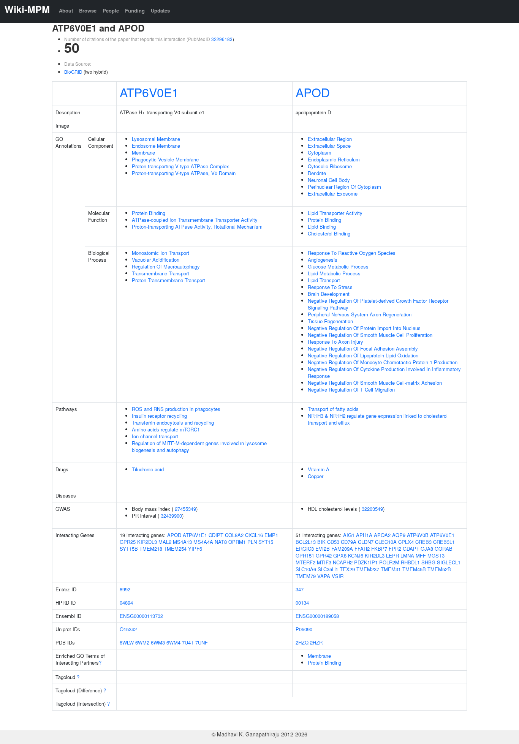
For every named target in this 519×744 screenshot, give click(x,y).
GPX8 (340, 555)
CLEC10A (386, 541)
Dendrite (317, 173)
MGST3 (436, 555)
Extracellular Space (329, 145)
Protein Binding (148, 212)
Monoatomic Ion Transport (160, 252)
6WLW (127, 642)
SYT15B (129, 548)
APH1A (364, 535)
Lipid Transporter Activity (335, 212)
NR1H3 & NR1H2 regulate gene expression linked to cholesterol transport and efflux (378, 419)
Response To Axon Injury (335, 341)
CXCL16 (254, 535)
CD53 (333, 541)
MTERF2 (305, 562)
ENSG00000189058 (317, 615)
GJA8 (427, 548)
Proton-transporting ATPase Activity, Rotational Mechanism (197, 226)
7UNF (201, 642)
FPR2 (395, 548)
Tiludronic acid (148, 469)
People (111, 10)
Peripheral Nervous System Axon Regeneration (359, 314)
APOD (313, 92)
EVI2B (322, 548)
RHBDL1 (410, 562)
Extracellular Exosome (333, 193)
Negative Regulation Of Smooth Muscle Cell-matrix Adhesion (375, 382)
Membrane (143, 152)
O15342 (128, 629)
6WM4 (173, 642)
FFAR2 (362, 548)
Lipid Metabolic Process (334, 273)
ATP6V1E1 (195, 535)
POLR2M (389, 562)
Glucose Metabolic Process (338, 266)
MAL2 (164, 541)
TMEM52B (439, 569)
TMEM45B (414, 569)
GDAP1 (411, 548)
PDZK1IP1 (366, 562)
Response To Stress (330, 287)
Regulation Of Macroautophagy (166, 266)
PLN (252, 541)
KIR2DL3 (147, 541)
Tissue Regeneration (330, 321)
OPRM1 (237, 541)
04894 (126, 602)
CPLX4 (406, 541)
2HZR (316, 642)
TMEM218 (150, 548)
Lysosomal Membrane (156, 138)
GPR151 (305, 555)
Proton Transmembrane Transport (168, 280)
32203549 (372, 508)
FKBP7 (379, 548)
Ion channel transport (155, 436)
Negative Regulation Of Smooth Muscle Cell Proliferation (370, 334)
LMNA (407, 555)
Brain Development (329, 293)
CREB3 (423, 541)
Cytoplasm (319, 152)
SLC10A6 (306, 569)
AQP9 (398, 535)
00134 (302, 602)
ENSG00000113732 (141, 615)
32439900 (171, 515)
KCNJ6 (355, 555)
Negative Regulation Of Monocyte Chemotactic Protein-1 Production (382, 362)
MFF (421, 555)
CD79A (348, 541)
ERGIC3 (305, 548)
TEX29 (347, 569)
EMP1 (271, 535)
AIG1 (348, 535)
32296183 (222, 39)
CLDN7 (365, 541)
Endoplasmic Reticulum (334, 159)
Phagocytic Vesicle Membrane (165, 159)
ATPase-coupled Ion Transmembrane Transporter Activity (195, 219)
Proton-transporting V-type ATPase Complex (180, 166)
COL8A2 (234, 535)
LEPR (392, 555)
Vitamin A (318, 469)
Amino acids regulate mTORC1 (166, 429)
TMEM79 (306, 576)
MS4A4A (203, 541)
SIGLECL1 (448, 562)
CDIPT (216, 535)
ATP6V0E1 (149, 92)
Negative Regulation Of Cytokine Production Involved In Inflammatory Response (384, 372)
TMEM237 (367, 569)
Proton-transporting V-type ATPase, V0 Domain (184, 173)
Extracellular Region (330, 138)
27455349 (185, 508)
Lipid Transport (324, 280)
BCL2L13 (306, 541)
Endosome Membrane (156, 145)
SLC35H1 (328, 569)
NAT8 (221, 541)
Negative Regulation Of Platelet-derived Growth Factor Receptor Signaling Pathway (378, 304)
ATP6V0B (418, 535)
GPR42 (324, 555)
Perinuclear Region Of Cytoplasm (344, 186)
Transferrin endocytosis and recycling (173, 422)
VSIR (337, 576)
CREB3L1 (444, 541)
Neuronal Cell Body (329, 179)
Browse (88, 10)
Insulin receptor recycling (159, 415)
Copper (315, 476)
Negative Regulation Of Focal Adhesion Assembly (363, 348)
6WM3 (158, 642)
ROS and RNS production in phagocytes (176, 408)
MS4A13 (182, 541)
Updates (160, 10)
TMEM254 (175, 548)
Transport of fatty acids (333, 408)
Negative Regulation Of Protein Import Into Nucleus (364, 328)
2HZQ (302, 642)
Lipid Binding (322, 226)
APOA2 (382, 535)
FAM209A (342, 548)
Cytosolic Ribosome (330, 166)
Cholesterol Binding (329, 233)
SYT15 (265, 541)
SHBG (428, 562)
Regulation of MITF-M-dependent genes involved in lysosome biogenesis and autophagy (199, 446)
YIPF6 (195, 548)
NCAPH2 (343, 562)
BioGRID (73, 71)
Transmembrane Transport (160, 273)
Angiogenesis (322, 259)
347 (300, 589)
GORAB (444, 548)
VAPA (323, 576)
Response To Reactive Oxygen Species (352, 252)
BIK (321, 541)
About (66, 10)
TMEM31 (391, 569)
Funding (135, 10)
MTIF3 (324, 562)
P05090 (304, 629)
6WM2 (142, 642)
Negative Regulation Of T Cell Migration (351, 389)
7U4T (188, 642)
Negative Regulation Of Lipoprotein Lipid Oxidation (363, 355)
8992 (125, 589)
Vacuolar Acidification (155, 259)
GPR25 (128, 541)
